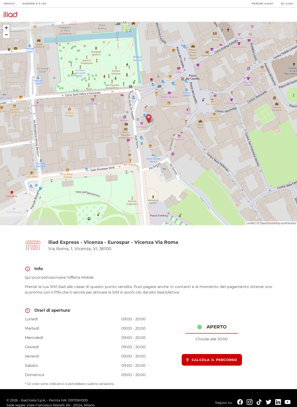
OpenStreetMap (270, 223)
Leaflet (250, 223)
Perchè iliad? (263, 3)
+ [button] (6, 28)
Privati (9, 3)
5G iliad (287, 3)
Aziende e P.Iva (34, 3)
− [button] (6, 35)
